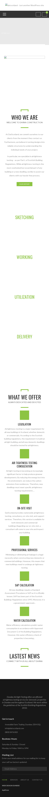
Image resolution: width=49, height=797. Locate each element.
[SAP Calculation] (24, 576)
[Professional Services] (24, 540)
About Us (25, 780)
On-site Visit (24, 508)
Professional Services (24, 550)
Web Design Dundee (11, 786)
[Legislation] (24, 415)
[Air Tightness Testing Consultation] (24, 453)
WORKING (25, 257)
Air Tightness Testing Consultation (24, 464)
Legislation (24, 424)
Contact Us (37, 780)
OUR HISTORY (24, 184)
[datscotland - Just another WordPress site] (24, 5)
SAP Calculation (24, 585)
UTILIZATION (24, 297)
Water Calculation (25, 620)
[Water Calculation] (24, 611)
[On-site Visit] (24, 499)
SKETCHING (24, 217)
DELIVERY (24, 336)
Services (14, 780)
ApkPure (5, 790)
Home (4, 780)
